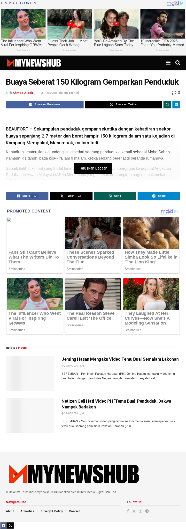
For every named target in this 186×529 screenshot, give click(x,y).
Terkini (74, 93)
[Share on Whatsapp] (167, 104)
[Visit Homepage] (34, 63)
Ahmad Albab (23, 93)
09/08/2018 (49, 93)
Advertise (27, 511)
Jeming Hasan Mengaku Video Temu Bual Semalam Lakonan (120, 359)
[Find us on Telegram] (147, 511)
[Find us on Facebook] (128, 511)
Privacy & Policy (51, 511)
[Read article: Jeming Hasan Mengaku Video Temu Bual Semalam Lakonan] (30, 373)
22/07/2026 (71, 366)
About (10, 511)
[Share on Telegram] (176, 104)
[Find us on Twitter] (134, 511)
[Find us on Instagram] (140, 511)
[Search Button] (177, 63)
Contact (74, 511)
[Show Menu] (168, 63)
